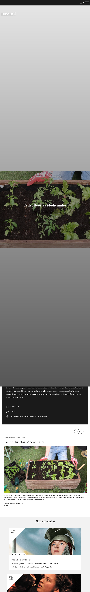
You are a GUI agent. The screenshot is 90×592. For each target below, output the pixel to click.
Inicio (35, 212)
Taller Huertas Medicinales (48, 212)
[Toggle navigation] (87, 3)
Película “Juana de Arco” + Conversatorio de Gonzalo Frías (36, 564)
